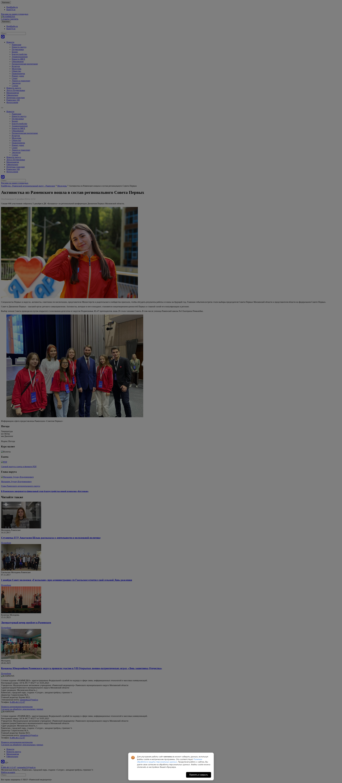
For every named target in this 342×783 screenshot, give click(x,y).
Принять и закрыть (198, 775)
